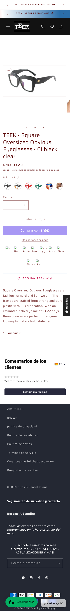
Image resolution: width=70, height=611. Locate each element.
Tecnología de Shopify (43, 608)
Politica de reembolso (22, 435)
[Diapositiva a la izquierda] (27, 128)
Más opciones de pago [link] (35, 240)
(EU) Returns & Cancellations (27, 487)
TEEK (27, 608)
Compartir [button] (14, 333)
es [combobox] (60, 364)
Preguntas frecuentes (22, 470)
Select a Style (11, 177)
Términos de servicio (21, 453)
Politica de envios (19, 444)
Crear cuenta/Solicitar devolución (30, 461)
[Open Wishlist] (52, 26)
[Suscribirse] (58, 563)
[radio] (7, 186)
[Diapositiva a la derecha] (43, 128)
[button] (8, 26)
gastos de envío (15, 170)
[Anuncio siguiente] (63, 5)
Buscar (12, 418)
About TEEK (15, 409)
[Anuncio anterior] (7, 5)
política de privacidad (22, 426)
